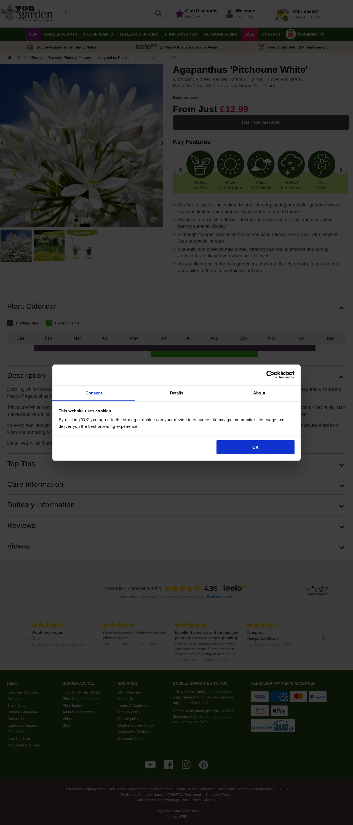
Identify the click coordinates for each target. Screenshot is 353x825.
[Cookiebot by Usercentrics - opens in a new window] (270, 375)
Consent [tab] (93, 392)
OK (255, 447)
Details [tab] (176, 392)
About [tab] (259, 392)
